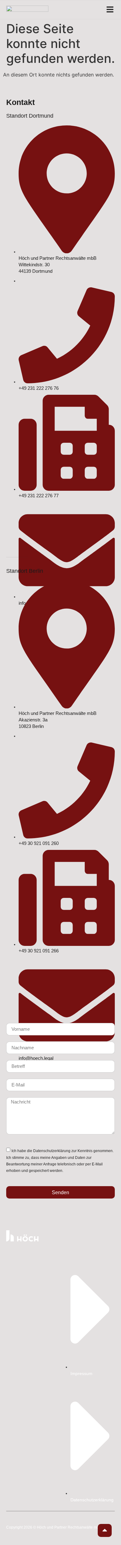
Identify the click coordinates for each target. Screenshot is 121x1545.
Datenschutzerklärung (51, 1151)
